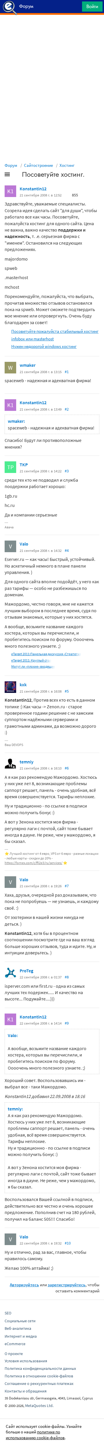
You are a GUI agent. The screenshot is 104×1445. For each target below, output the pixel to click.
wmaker (28, 365)
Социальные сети (20, 1320)
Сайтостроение (38, 165)
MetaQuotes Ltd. (39, 1405)
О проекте (14, 1353)
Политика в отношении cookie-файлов (39, 1376)
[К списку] (16, 175)
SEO (8, 1313)
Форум (11, 165)
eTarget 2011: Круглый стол (31, 660)
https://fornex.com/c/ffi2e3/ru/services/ (33, 863)
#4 (67, 550)
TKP (24, 464)
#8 (67, 977)
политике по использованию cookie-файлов (35, 1434)
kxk (23, 684)
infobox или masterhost (32, 339)
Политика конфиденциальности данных (40, 1368)
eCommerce (15, 1343)
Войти (92, 6)
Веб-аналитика (18, 1328)
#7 (67, 885)
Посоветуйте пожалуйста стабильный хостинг (55, 331)
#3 (67, 471)
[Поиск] (75, 8)
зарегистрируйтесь (67, 1284)
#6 (67, 768)
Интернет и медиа (21, 1336)
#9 (67, 1023)
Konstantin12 (33, 189)
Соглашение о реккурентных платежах (39, 1383)
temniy (27, 762)
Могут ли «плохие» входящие (33, 666)
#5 (67, 691)
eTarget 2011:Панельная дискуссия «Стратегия (46, 654)
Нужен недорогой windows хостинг (44, 346)
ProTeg (26, 970)
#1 (67, 371)
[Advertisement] (52, 29)
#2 (67, 409)
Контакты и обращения (26, 1391)
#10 (68, 1243)
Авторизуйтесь (24, 1284)
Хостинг (67, 165)
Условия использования (26, 1360)
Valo (24, 544)
